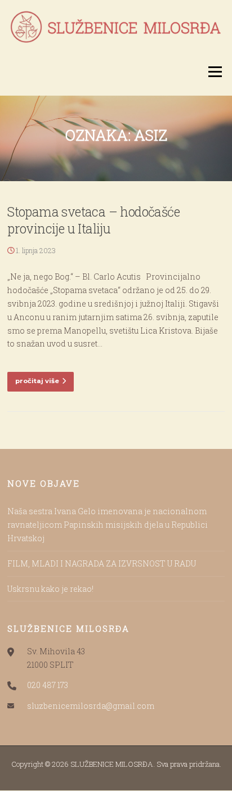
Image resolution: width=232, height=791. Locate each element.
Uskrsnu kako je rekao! (50, 588)
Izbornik (215, 71)
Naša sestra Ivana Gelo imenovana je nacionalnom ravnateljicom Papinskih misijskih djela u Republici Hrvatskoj (107, 524)
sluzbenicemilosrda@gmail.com (90, 705)
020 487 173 (47, 685)
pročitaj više (37, 381)
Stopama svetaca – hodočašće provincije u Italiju (93, 220)
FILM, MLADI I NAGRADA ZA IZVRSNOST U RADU (101, 563)
